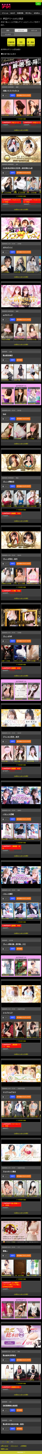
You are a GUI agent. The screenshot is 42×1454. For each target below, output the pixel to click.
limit (4, 414)
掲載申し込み (4, 1449)
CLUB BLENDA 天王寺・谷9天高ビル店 (18, 168)
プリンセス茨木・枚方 (11, 737)
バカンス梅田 (8, 894)
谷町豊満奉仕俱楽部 (10, 1405)
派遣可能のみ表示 (9, 54)
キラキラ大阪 (31, 403)
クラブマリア (18, 699)
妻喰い (30, 975)
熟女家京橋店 (8, 355)
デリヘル (5, 13)
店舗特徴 (11, 42)
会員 (38, 3)
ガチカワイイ (8, 247)
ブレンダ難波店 (8, 482)
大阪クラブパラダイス (11, 91)
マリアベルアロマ (9, 1092)
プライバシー (14, 1446)
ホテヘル (34, 30)
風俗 (7, 30)
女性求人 (37, 13)
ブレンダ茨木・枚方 (20, 403)
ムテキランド (8, 315)
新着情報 (20, 13)
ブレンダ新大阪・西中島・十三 (14, 944)
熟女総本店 (31, 1317)
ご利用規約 (23, 1446)
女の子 (12, 13)
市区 (21, 42)
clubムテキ (31, 699)
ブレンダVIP (7, 636)
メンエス (8, 34)
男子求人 (28, 13)
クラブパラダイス (7, 403)
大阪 (7, 1442)
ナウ (3, 1442)
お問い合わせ (4, 1446)
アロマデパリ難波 (9, 1171)
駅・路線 (31, 42)
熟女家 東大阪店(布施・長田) (13, 1424)
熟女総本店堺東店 (9, 1355)
